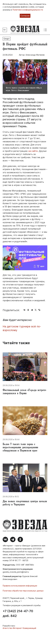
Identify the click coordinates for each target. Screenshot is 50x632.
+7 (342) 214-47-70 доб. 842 (18, 613)
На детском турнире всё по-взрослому (22, 328)
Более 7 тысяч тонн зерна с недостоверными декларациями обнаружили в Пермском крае (20, 447)
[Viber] (39, 310)
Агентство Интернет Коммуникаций (19, 628)
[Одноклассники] (28, 310)
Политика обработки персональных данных (23, 591)
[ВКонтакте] (24, 310)
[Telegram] (31, 310)
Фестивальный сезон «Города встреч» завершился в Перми (24, 392)
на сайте (33, 151)
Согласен (25, 15)
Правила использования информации (20, 586)
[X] (35, 310)
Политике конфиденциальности (27, 9)
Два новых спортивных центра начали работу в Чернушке (25, 503)
